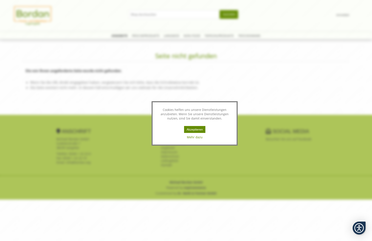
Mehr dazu (195, 137)
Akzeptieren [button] (195, 129)
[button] (359, 228)
